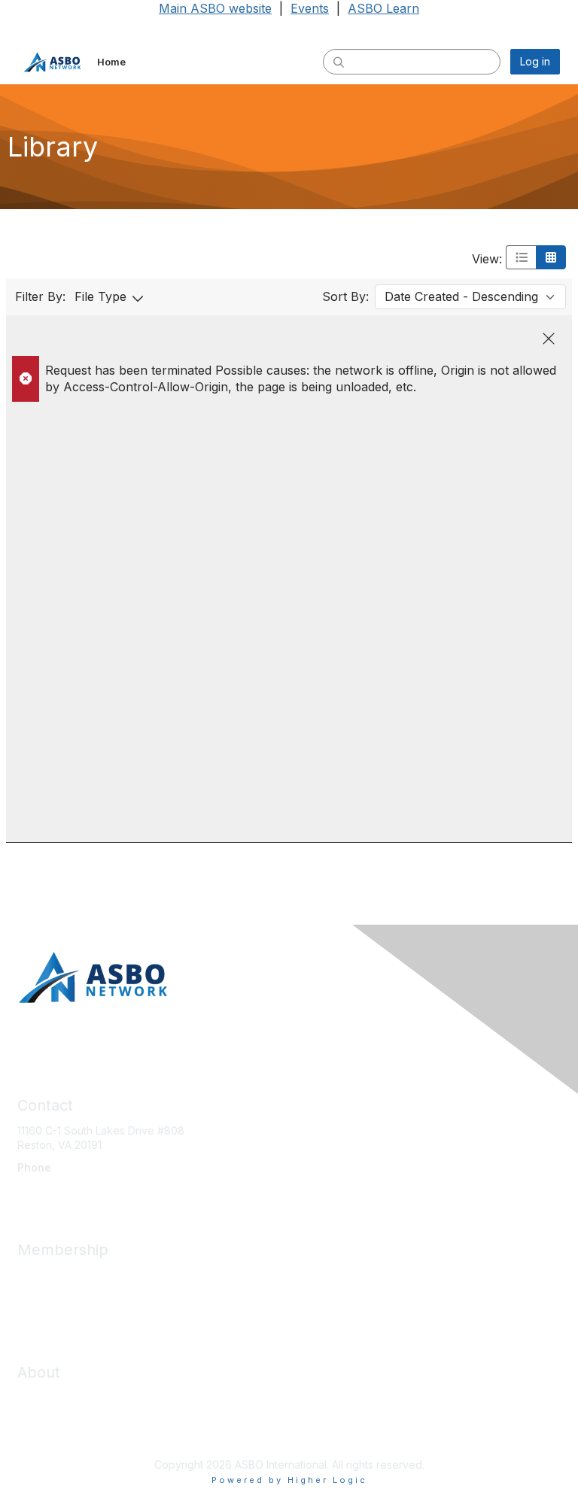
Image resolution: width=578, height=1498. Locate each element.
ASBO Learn (383, 8)
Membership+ (51, 1304)
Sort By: (345, 296)
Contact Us (44, 1412)
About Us (39, 1397)
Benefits (37, 1290)
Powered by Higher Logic (289, 1480)
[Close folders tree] (548, 338)
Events (310, 8)
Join (27, 1275)
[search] (338, 61)
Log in (535, 61)
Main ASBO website (215, 8)
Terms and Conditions (71, 1427)
